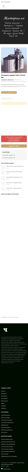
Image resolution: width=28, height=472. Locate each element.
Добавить (3, 408)
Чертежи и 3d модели (6, 420)
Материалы (8, 25)
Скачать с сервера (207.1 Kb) (9, 92)
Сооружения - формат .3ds (12, 31)
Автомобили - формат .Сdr (9, 155)
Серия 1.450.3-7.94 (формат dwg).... (14, 182)
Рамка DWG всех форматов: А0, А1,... (14, 177)
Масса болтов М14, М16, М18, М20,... (14, 171)
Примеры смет (5, 425)
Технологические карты (7, 422)
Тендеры (3, 405)
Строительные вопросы (7, 446)
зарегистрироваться (14, 140)
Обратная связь (9, 464)
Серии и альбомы (5, 417)
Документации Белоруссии (8, 441)
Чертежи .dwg (4, 454)
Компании (3, 393)
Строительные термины (7, 449)
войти (16, 139)
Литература (4, 432)
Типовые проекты (5, 415)
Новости (3, 391)
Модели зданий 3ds (6, 98)
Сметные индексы (5, 427)
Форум (2, 403)
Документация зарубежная (8, 444)
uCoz (7, 466)
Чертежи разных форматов (8, 451)
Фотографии (4, 398)
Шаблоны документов (6, 429)
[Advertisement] (14, 121)
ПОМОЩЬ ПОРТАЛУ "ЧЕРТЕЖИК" (9, 456)
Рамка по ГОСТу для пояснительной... (15, 166)
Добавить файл (14, 146)
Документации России (7, 439)
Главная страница (12, 23)
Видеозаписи (4, 400)
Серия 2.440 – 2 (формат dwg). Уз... (14, 188)
